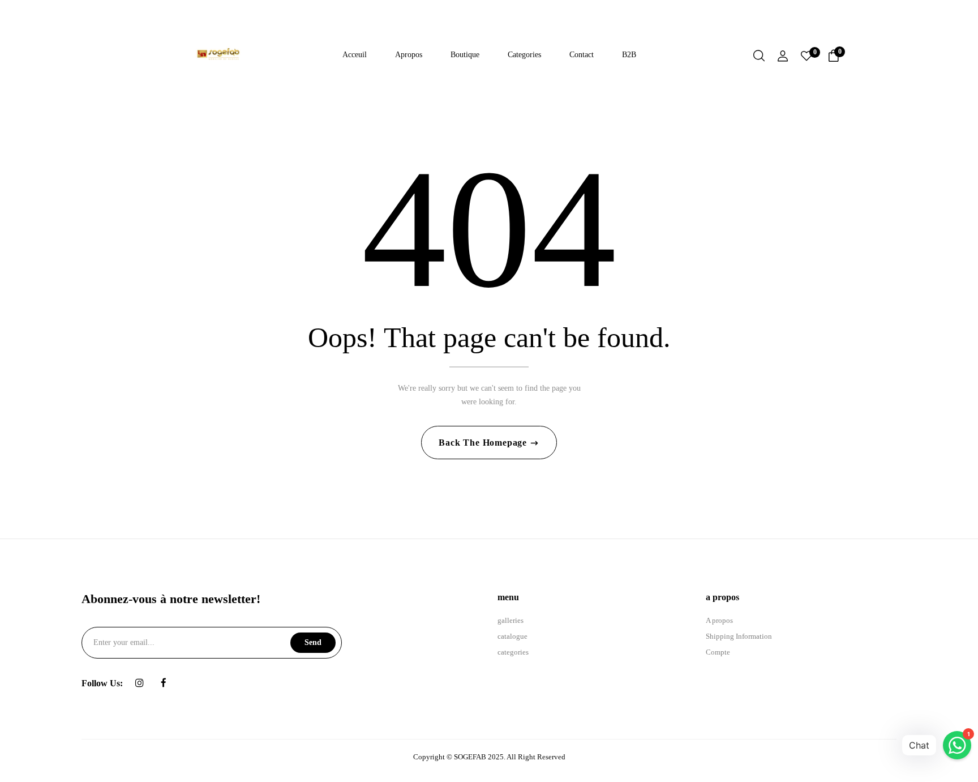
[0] (806, 57)
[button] (833, 57)
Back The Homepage (484, 442)
